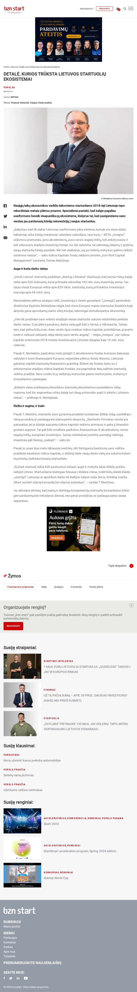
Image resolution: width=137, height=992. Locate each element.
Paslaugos (10, 937)
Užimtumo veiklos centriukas (23, 790)
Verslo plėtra (96, 586)
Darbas (8, 947)
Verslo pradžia (45, 103)
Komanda (76, 586)
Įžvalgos (58, 586)
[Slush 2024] (22, 820)
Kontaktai (10, 942)
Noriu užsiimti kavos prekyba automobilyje (32, 760)
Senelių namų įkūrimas (19, 775)
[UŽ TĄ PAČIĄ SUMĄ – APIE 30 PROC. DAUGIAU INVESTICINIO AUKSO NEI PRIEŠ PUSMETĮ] (22, 694)
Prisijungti (104, 9)
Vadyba (33, 103)
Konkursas (51, 872)
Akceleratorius (55, 818)
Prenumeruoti (86, 9)
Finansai (15, 103)
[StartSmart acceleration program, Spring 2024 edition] (22, 848)
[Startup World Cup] (22, 875)
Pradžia (6, 67)
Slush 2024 (51, 824)
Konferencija (77, 818)
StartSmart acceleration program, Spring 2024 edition (80, 851)
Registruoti (13, 626)
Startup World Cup (56, 878)
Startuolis (14, 67)
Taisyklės (9, 956)
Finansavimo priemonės (20, 586)
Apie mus (9, 951)
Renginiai (94, 818)
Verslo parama (112, 818)
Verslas (9, 87)
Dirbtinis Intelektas (58, 661)
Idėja (44, 586)
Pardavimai (12, 755)
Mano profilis (12, 926)
